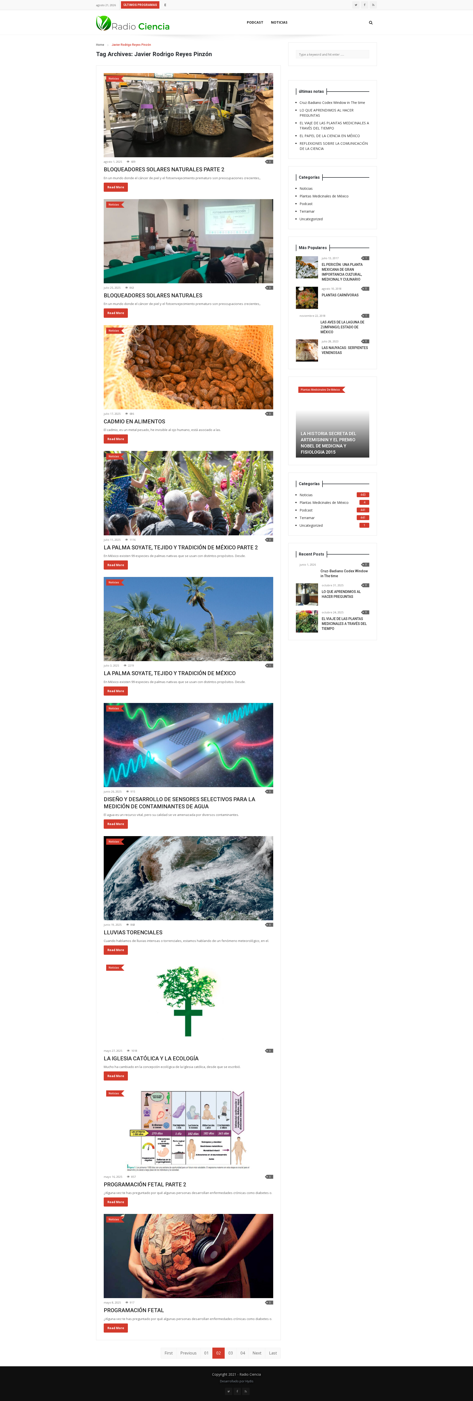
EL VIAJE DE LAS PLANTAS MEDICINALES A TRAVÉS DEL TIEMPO (344, 606)
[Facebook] (364, 5)
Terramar (307, 211)
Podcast (255, 22)
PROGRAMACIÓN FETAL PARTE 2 (145, 1184)
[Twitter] (356, 5)
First (169, 1353)
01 (206, 1353)
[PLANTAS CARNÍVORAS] (307, 298)
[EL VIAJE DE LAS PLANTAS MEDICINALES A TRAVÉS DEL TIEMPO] (307, 603)
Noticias (279, 22)
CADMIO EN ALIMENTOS (134, 421)
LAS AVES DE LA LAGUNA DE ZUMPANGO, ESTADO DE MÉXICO (342, 327)
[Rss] (373, 5)
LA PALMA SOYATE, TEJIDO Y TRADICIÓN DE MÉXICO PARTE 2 (181, 547)
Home (100, 45)
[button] (299, 412)
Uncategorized (311, 219)
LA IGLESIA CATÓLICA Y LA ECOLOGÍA (151, 1058)
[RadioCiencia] (133, 22)
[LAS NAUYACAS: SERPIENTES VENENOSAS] (307, 350)
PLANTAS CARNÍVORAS (340, 295)
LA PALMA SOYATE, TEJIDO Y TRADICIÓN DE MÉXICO (170, 673)
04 (242, 1353)
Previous (188, 1353)
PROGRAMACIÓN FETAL (134, 1310)
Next (257, 1353)
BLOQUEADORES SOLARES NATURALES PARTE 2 (164, 169)
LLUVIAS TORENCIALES (133, 932)
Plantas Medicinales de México (324, 196)
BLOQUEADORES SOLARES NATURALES (153, 295)
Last (273, 1353)
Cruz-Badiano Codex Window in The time (332, 102)
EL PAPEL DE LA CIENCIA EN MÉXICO (193, 4)
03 (230, 1353)
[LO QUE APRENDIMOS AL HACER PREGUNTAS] (307, 576)
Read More (115, 187)
